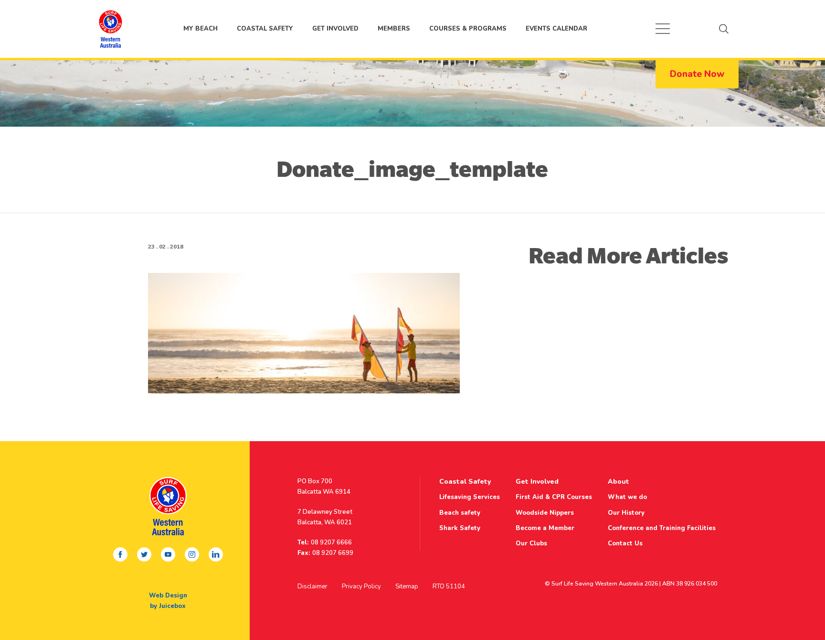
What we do (627, 497)
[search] (723, 28)
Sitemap (406, 586)
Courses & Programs (468, 28)
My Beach (110, 29)
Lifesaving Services (469, 497)
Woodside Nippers (545, 513)
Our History (626, 513)
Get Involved (335, 28)
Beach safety (459, 513)
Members (394, 28)
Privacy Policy (361, 586)
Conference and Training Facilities (662, 528)
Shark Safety (459, 528)
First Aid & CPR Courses (554, 497)
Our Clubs (531, 543)
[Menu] (662, 28)
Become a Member (545, 528)
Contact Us (625, 543)
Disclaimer (312, 586)
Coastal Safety (265, 28)
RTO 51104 (449, 586)
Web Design (168, 595)
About (618, 481)
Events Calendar (556, 28)
